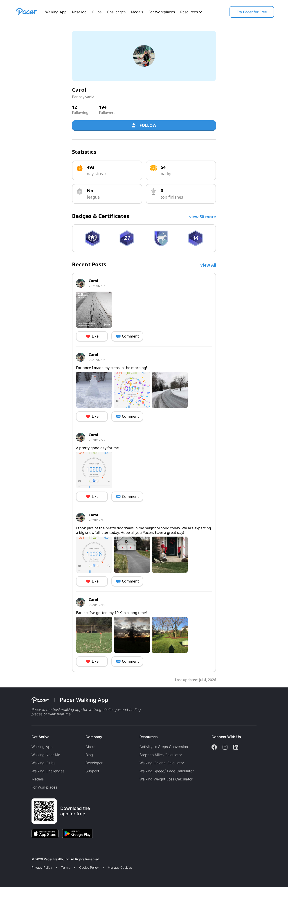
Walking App (56, 12)
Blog (89, 755)
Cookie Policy (89, 867)
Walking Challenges (48, 771)
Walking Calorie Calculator (162, 763)
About (91, 746)
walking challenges (105, 709)
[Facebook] (214, 747)
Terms (65, 867)
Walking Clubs (43, 763)
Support (92, 771)
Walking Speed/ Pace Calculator (167, 771)
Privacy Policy (42, 867)
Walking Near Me (46, 755)
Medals (137, 12)
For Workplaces (161, 12)
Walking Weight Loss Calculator (166, 779)
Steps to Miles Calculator (161, 755)
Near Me (79, 12)
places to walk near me (51, 714)
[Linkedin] (235, 747)
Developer (94, 763)
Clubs (96, 12)
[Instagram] (225, 747)
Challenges (116, 12)
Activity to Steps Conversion (164, 746)
